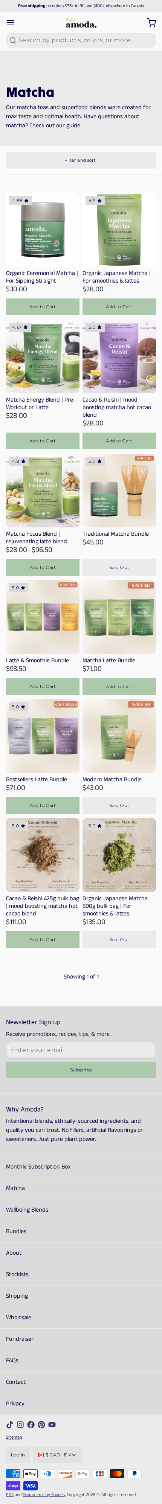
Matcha (15, 1188)
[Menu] (13, 22)
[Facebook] (31, 1424)
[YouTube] (52, 1424)
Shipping (17, 1296)
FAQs (12, 1360)
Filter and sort (80, 160)
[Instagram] (20, 1424)
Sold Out (119, 567)
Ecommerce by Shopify (44, 1495)
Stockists (17, 1274)
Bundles (16, 1231)
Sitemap (14, 1437)
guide (73, 125)
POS (10, 1495)
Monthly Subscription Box (38, 1166)
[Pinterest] (41, 1424)
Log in (18, 1455)
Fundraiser (20, 1339)
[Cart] (148, 22)
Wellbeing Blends (27, 1210)
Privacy (15, 1403)
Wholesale (18, 1317)
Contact (16, 1382)
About (13, 1253)
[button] (42, 306)
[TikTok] (10, 1424)
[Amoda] (81, 23)
